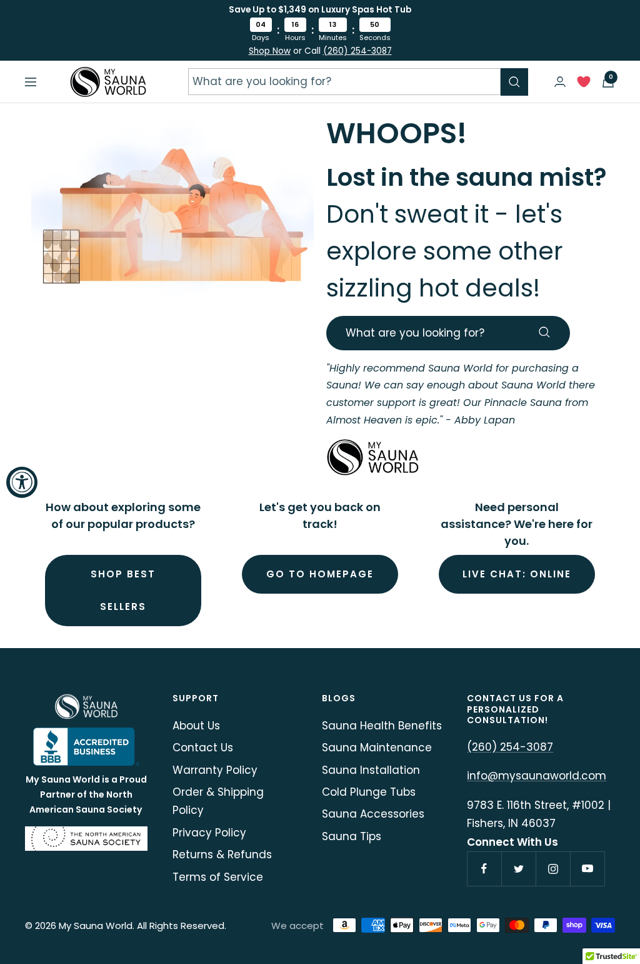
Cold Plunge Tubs (369, 791)
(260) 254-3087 (357, 51)
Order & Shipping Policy (218, 801)
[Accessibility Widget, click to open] (22, 482)
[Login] (560, 81)
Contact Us (202, 747)
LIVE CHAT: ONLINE (516, 574)
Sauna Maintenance (377, 747)
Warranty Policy (215, 770)
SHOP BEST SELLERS (123, 590)
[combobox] (344, 81)
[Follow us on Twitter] (518, 868)
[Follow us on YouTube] (587, 868)
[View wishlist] (583, 84)
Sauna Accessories (373, 813)
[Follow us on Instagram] (553, 868)
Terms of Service (217, 877)
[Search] (514, 82)
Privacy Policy (209, 832)
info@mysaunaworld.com (536, 775)
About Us (196, 725)
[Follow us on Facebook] (484, 868)
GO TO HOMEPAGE (320, 574)
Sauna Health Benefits (382, 725)
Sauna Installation (371, 770)
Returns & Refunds (222, 854)
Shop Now (270, 51)
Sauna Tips (351, 836)
